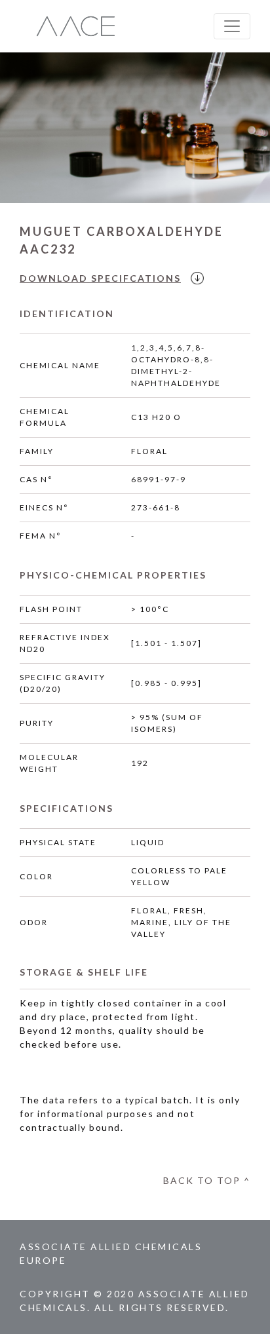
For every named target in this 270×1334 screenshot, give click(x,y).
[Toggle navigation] (232, 26)
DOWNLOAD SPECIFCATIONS (100, 278)
